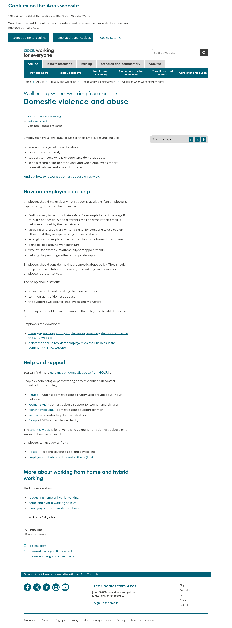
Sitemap (121, 620)
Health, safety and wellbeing (44, 116)
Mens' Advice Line (41, 410)
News (183, 599)
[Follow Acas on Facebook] (27, 587)
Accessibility (30, 620)
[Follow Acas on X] (37, 587)
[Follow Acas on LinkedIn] (46, 587)
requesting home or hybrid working (53, 497)
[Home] (39, 50)
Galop (32, 420)
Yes (89, 574)
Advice (40, 82)
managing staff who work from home (54, 508)
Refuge (33, 395)
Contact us (185, 590)
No (97, 574)
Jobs (182, 595)
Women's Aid (37, 404)
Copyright (60, 620)
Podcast (184, 605)
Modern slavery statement (98, 620)
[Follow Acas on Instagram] (56, 587)
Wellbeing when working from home (143, 82)
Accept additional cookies (28, 38)
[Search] (204, 52)
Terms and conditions (142, 620)
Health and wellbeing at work (99, 82)
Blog (182, 585)
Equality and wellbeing (63, 82)
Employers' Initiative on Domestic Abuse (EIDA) (61, 457)
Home (27, 82)
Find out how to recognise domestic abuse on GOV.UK (62, 176)
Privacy (74, 620)
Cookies (46, 620)
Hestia (32, 452)
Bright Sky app (40, 430)
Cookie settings (110, 38)
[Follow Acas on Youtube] (65, 587)
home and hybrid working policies (52, 503)
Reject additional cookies (73, 38)
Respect (34, 415)
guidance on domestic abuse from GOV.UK (80, 372)
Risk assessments (38, 121)
